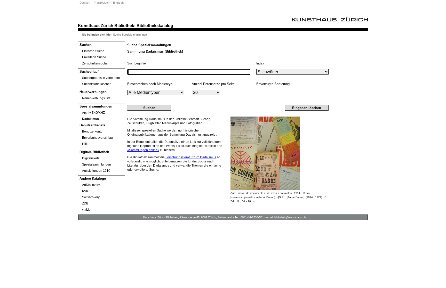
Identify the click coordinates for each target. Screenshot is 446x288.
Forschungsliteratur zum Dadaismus (190, 157)
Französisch (101, 2)
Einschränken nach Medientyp (149, 84)
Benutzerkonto (92, 131)
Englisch (118, 2)
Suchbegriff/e (136, 63)
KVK (85, 191)
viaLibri (87, 209)
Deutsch (84, 2)
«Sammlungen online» (143, 150)
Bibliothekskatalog (155, 25)
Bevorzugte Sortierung (273, 84)
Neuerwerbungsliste (96, 98)
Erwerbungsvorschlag (97, 137)
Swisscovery (91, 197)
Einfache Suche (93, 51)
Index (260, 63)
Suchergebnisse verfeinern (101, 78)
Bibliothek (124, 25)
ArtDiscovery (91, 185)
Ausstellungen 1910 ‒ (97, 170)
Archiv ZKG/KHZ (93, 112)
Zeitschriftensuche (95, 63)
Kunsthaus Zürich (95, 25)
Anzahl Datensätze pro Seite (213, 84)
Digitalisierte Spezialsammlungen (96, 161)
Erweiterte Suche (94, 57)
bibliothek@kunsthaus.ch (290, 217)
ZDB (85, 203)
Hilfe (85, 144)
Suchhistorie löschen (97, 84)
